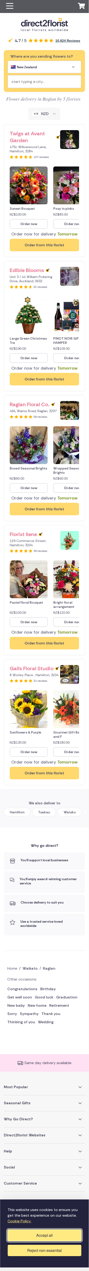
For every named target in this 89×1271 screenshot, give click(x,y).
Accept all (44, 1235)
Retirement (59, 1005)
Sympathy (29, 1013)
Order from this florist (44, 245)
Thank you (50, 1013)
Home (12, 968)
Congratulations (22, 988)
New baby (16, 1005)
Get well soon (19, 997)
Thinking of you (21, 1021)
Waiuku (70, 812)
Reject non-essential (44, 1250)
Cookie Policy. (19, 1221)
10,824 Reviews (67, 41)
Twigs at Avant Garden (27, 137)
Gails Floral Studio (31, 668)
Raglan (49, 968)
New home (37, 1005)
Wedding (45, 1021)
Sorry (12, 1013)
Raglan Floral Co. (29, 404)
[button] (10, 6)
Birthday (48, 988)
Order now (28, 224)
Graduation (66, 997)
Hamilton (17, 812)
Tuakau (44, 812)
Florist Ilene (23, 534)
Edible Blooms (27, 270)
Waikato (30, 968)
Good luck (44, 997)
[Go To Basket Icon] (81, 6)
